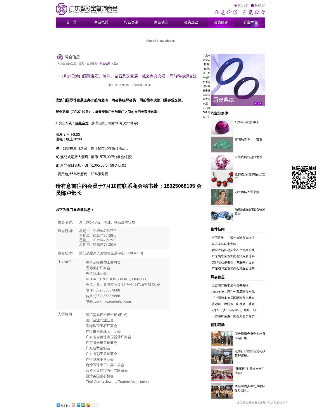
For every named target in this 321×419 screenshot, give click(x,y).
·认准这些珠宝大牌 (223, 244)
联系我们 (260, 5)
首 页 (71, 22)
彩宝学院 (250, 22)
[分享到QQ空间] (83, 405)
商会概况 (101, 22)
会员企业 (191, 22)
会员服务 (221, 22)
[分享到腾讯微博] (78, 405)
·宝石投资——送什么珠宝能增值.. (233, 238)
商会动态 (161, 22)
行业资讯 (131, 22)
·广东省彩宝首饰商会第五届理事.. (233, 256)
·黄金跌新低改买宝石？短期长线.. (233, 250)
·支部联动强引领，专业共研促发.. (233, 262)
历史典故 (223, 99)
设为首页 (243, 5)
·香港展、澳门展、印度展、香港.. (233, 304)
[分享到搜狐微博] (87, 405)
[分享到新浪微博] (73, 405)
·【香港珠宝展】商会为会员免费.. (233, 316)
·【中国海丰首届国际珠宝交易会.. (233, 298)
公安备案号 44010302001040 (269, 402)
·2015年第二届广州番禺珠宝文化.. (233, 291)
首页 (81, 63)
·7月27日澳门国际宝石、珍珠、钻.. (234, 310)
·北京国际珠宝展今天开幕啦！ (231, 285)
